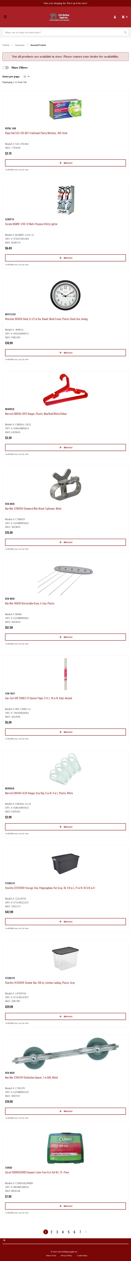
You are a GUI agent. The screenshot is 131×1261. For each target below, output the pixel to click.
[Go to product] (65, 109)
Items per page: (11, 76)
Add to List (68, 162)
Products (6, 45)
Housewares (20, 45)
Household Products (38, 45)
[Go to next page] (86, 1232)
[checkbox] (6, 67)
